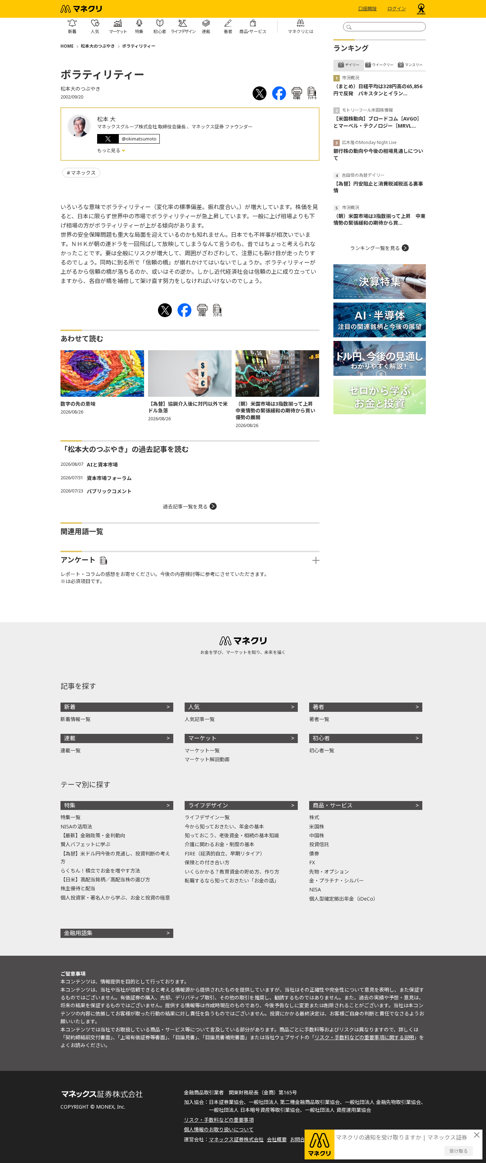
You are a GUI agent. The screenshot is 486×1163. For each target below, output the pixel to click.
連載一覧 (70, 750)
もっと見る (109, 150)
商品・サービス (333, 805)
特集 (69, 805)
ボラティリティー (138, 46)
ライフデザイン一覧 (207, 817)
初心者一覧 (321, 750)
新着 (69, 707)
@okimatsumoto (139, 138)
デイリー (352, 64)
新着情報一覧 (75, 719)
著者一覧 (319, 719)
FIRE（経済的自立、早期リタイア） (225, 853)
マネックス (83, 172)
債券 (314, 853)
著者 (318, 707)
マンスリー (414, 64)
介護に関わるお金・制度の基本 (219, 844)
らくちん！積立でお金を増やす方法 (100, 870)
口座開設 (367, 9)
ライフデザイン (208, 805)
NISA (315, 889)
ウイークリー (382, 64)
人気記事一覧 (200, 719)
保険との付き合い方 (207, 862)
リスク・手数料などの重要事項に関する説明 (364, 1037)
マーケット (202, 738)
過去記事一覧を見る (185, 506)
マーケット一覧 (202, 750)
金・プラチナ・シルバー (336, 880)
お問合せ (300, 1139)
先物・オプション (329, 871)
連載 (69, 738)
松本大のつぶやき (98, 46)
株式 (314, 817)
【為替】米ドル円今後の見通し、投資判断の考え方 (115, 857)
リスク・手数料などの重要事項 (219, 1119)
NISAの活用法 (76, 826)
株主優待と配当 (77, 888)
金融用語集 (78, 933)
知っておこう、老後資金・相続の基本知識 (232, 835)
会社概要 (277, 1139)
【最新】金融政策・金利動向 (92, 835)
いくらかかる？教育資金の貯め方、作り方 (232, 871)
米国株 (316, 826)
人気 (194, 707)
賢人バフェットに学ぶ (85, 844)
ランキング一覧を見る (375, 248)
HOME (67, 46)
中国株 (316, 835)
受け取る (458, 1151)
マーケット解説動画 (207, 759)
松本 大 (106, 119)
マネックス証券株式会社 (236, 1139)
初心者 (321, 738)
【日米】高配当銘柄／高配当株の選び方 (105, 879)
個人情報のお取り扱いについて (219, 1129)
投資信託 (319, 844)
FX (312, 862)
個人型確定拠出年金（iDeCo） (343, 898)
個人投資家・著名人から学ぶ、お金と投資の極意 (115, 897)
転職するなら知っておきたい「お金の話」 (232, 880)
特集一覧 (70, 817)
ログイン (396, 9)
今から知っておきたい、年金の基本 (224, 826)
